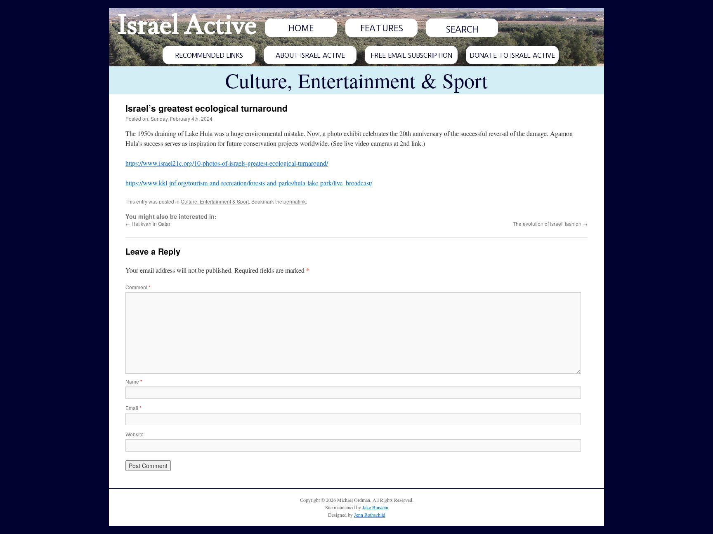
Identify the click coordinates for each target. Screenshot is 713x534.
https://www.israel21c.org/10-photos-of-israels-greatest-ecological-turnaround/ (226, 163)
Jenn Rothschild (369, 514)
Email (133, 407)
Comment (138, 286)
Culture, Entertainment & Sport (215, 201)
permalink (294, 201)
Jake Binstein (375, 507)
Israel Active (187, 25)
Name (133, 381)
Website (134, 434)
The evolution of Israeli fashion (550, 223)
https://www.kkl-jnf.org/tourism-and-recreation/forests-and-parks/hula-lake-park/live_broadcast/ (248, 182)
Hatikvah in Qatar (147, 223)
